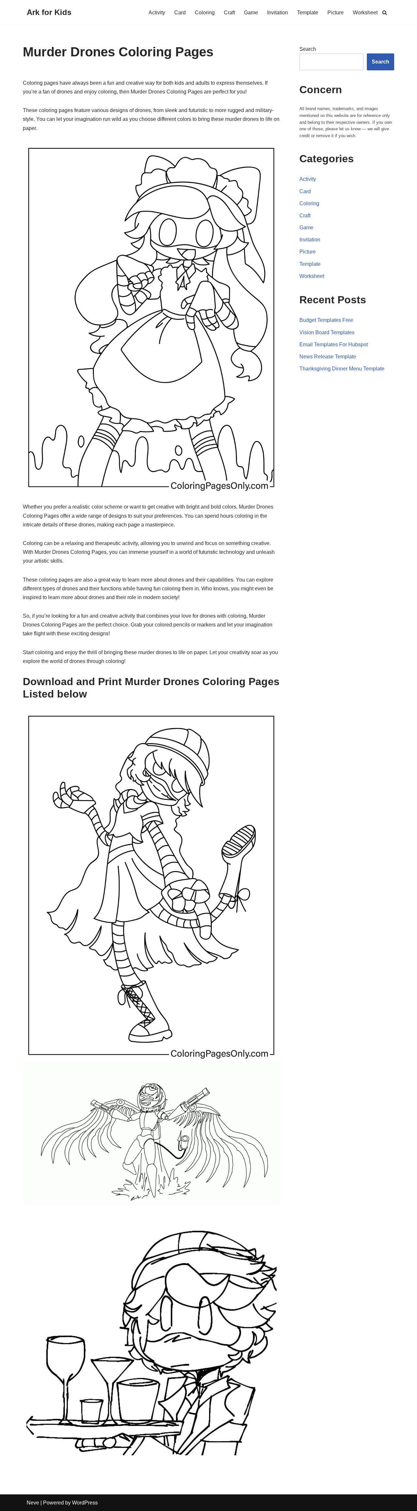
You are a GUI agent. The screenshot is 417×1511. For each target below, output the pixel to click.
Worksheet (365, 12)
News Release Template (327, 356)
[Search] (384, 12)
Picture (335, 12)
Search (307, 49)
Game (251, 12)
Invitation (277, 12)
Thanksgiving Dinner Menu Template (341, 368)
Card (180, 12)
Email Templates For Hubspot (333, 344)
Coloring (205, 12)
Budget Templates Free (326, 320)
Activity (157, 12)
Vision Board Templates (326, 332)
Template (307, 12)
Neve (33, 1502)
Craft (229, 12)
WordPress (85, 1502)
